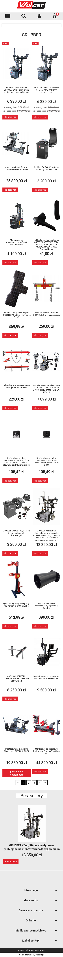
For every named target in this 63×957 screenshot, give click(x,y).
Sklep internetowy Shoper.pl (31, 955)
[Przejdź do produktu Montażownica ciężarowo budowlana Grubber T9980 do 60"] (46, 725)
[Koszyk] (55, 16)
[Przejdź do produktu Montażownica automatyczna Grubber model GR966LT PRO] (46, 652)
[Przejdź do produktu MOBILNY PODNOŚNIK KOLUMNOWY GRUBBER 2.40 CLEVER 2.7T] (16, 652)
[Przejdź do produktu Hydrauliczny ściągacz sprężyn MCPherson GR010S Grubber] (16, 579)
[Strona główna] (31, 5)
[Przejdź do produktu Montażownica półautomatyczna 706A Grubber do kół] (16, 215)
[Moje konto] (39, 16)
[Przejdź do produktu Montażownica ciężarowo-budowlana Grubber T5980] (16, 143)
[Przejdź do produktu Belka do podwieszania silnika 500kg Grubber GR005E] (16, 361)
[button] (8, 16)
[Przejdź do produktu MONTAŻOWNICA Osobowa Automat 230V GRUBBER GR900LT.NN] (46, 63)
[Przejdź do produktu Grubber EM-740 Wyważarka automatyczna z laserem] (46, 143)
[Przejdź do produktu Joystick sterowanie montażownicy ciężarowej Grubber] (46, 579)
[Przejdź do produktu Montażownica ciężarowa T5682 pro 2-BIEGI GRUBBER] (16, 725)
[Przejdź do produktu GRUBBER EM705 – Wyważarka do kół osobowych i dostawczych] (16, 506)
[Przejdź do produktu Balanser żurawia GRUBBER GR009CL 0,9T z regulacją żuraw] (46, 288)
